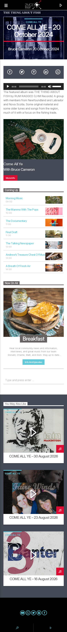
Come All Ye (33, 22)
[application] (33, 86)
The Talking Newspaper (20, 243)
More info (10, 178)
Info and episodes (33, 362)
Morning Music (14, 198)
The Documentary (16, 221)
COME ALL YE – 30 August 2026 (33, 456)
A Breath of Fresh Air (18, 266)
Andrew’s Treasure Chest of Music (26, 254)
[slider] (57, 86)
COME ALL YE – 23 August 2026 (33, 517)
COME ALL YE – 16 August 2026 (34, 579)
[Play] (8, 86)
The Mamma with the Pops (22, 209)
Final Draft (11, 232)
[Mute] (49, 86)
